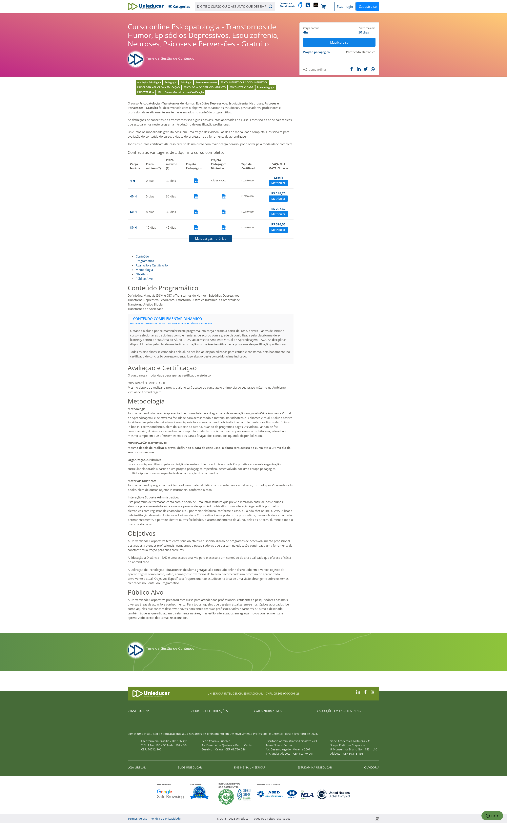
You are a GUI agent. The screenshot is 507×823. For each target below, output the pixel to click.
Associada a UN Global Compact (333, 794)
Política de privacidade (166, 818)
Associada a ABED (270, 794)
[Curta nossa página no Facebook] (365, 692)
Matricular (278, 183)
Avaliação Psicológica (149, 82)
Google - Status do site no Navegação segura (170, 794)
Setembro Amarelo (206, 82)
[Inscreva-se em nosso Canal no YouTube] (373, 692)
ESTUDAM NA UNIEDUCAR (314, 767)
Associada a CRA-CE (292, 794)
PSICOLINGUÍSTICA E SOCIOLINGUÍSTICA (244, 82)
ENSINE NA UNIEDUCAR (249, 767)
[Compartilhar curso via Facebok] (352, 69)
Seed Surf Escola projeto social (244, 797)
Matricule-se (339, 42)
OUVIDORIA (371, 767)
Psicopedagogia (265, 87)
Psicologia (186, 82)
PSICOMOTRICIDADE (241, 87)
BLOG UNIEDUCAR (190, 767)
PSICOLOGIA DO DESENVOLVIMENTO (205, 87)
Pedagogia (170, 82)
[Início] (146, 6)
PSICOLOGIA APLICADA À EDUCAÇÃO (158, 87)
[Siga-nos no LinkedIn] (358, 692)
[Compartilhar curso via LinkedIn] (359, 69)
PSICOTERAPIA (145, 92)
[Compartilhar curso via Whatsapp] (373, 69)
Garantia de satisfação (199, 793)
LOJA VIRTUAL (137, 767)
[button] (179, 6)
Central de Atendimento (287, 4)
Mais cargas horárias (210, 238)
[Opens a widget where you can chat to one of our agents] (492, 816)
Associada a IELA (307, 794)
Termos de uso (137, 818)
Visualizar (196, 180)
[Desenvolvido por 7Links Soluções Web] (341, 818)
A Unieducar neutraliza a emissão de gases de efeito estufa (226, 797)
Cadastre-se (368, 6)
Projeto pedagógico (316, 52)
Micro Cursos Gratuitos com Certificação (181, 92)
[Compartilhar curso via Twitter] (366, 69)
